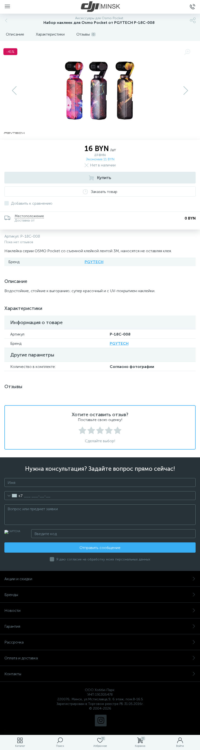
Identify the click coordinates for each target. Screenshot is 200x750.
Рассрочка (14, 642)
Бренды (11, 594)
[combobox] (13, 495)
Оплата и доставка (21, 658)
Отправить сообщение (100, 547)
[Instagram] (101, 720)
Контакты (12, 674)
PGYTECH (94, 262)
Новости (12, 610)
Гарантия (12, 626)
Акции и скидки (18, 579)
